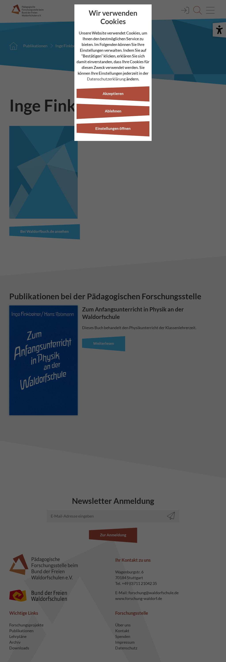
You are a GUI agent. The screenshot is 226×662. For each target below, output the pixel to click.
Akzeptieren (113, 93)
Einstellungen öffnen (113, 128)
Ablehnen (113, 111)
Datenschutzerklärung (106, 78)
